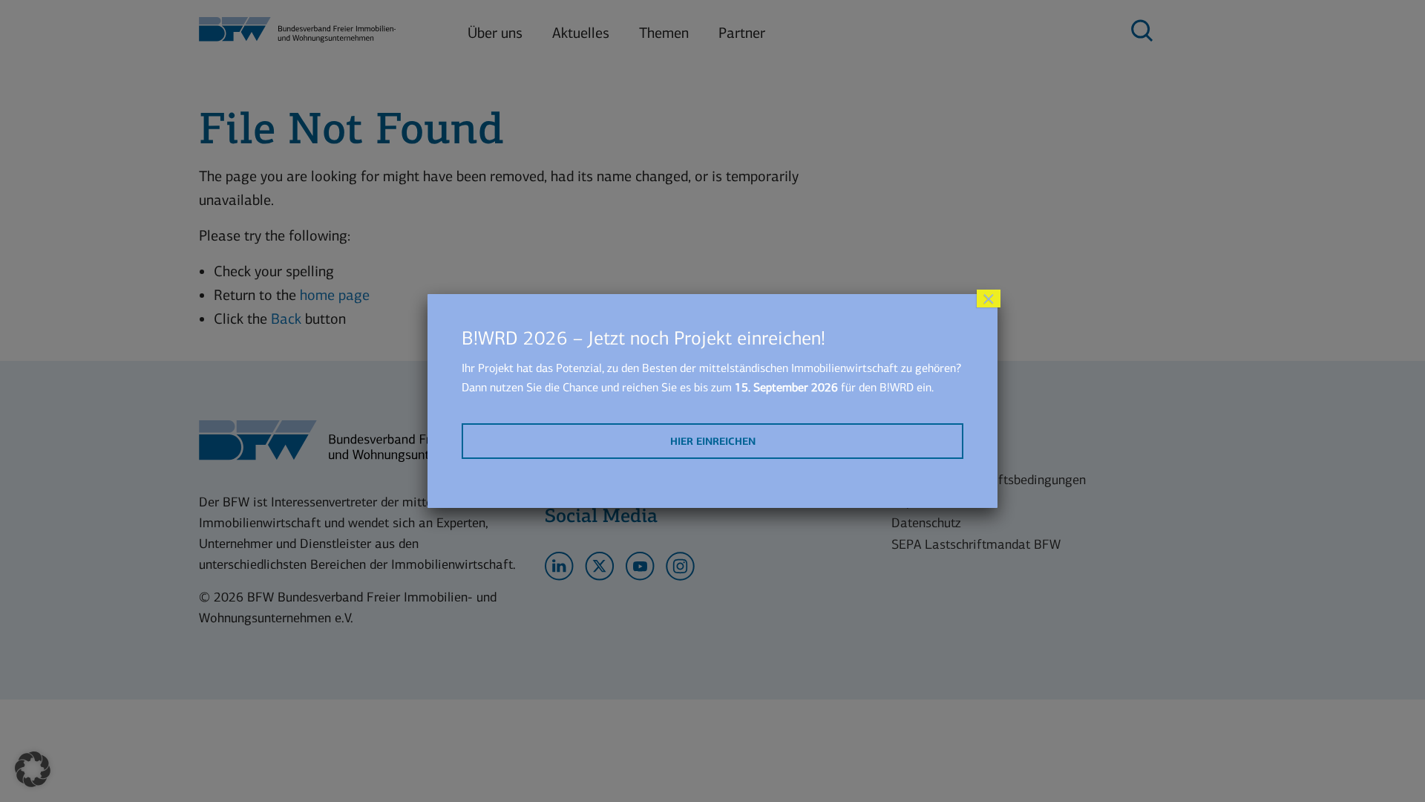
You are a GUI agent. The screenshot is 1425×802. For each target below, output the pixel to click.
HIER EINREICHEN (713, 441)
